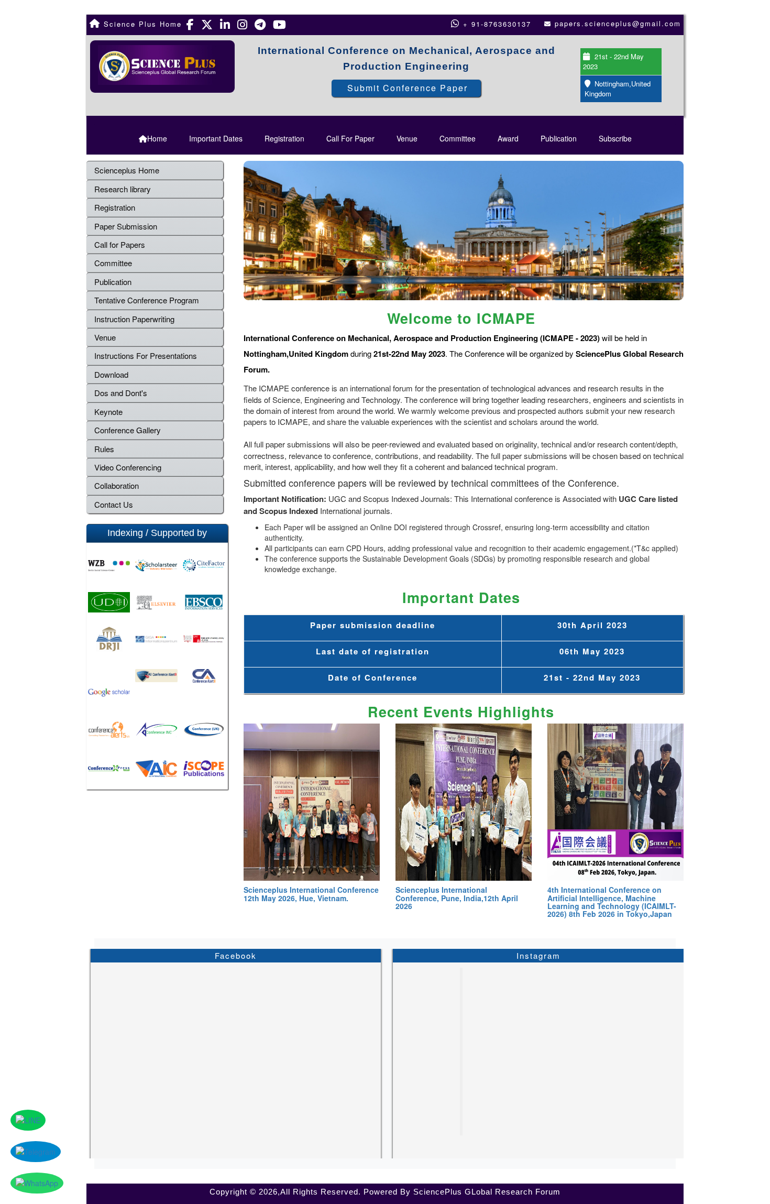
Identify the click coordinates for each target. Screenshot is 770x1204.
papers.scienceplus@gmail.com (618, 23)
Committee (457, 138)
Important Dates (216, 138)
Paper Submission (125, 226)
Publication (559, 138)
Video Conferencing (128, 467)
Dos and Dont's (120, 392)
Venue (407, 138)
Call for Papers (119, 244)
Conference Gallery (127, 429)
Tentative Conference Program (146, 299)
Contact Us (113, 504)
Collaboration (116, 485)
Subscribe (615, 138)
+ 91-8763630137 (495, 24)
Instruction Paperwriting (134, 318)
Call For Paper (350, 138)
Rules (104, 448)
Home (157, 138)
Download (111, 374)
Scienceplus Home (126, 170)
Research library (122, 188)
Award (508, 138)
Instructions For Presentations (145, 355)
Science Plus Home (141, 24)
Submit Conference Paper (407, 88)
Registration (284, 138)
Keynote (108, 411)
